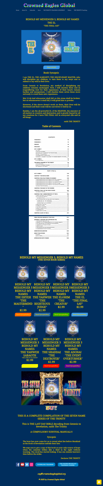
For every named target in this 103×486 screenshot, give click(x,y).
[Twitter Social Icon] (27, 464)
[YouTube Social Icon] (22, 464)
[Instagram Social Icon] (31, 464)
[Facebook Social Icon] (18, 464)
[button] (18, 10)
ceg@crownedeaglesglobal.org (51, 473)
